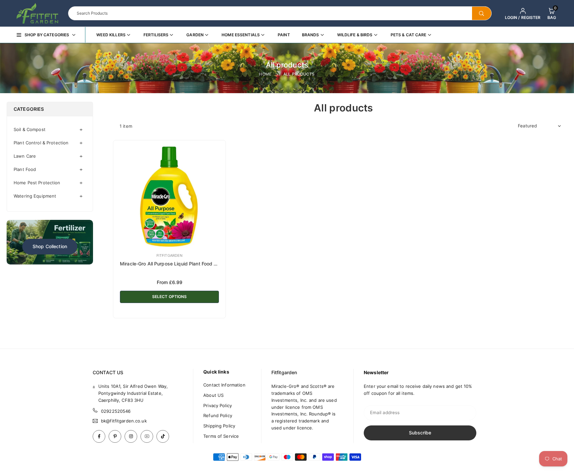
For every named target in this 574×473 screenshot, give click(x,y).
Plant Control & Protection (41, 142)
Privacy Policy (217, 405)
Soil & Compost (30, 129)
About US (213, 395)
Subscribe (420, 432)
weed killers (111, 34)
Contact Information (224, 385)
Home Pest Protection (37, 182)
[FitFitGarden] (37, 12)
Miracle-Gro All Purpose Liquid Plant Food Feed (172, 263)
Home (265, 74)
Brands (310, 34)
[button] (551, 13)
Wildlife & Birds (355, 34)
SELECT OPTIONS (169, 296)
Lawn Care (25, 156)
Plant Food (25, 169)
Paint (284, 34)
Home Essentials (241, 34)
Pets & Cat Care (409, 34)
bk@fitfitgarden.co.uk (124, 420)
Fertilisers (156, 34)
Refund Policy (217, 415)
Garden (195, 34)
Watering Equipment (35, 196)
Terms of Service (221, 436)
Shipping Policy (219, 425)
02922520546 (116, 411)
